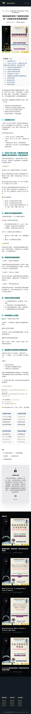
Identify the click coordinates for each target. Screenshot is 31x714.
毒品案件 (20, 704)
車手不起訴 (5, 437)
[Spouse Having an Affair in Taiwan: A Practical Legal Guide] (15, 611)
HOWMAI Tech (24, 712)
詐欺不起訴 (5, 417)
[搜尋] (25, 3)
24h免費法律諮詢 (7, 386)
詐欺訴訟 (4, 705)
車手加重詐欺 (6, 439)
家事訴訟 (4, 702)
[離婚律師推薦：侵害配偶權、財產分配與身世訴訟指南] (15, 532)
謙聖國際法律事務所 (10, 403)
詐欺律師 (12, 705)
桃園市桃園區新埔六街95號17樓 (18, 394)
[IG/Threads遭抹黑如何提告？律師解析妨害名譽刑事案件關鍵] (15, 651)
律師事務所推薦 (7, 459)
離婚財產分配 (21, 437)
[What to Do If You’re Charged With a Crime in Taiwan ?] (15, 571)
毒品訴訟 (4, 704)
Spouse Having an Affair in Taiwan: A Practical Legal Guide (13, 629)
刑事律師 (7, 11)
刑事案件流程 (14, 456)
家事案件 (20, 702)
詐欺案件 (20, 705)
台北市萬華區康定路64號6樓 (17, 390)
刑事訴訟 (4, 700)
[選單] (28, 3)
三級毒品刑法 (21, 419)
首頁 (3, 11)
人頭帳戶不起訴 (6, 442)
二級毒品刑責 (21, 417)
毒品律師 (12, 704)
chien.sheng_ (8, 401)
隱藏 (11, 58)
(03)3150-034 (6, 396)
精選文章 (23, 22)
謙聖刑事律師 (11, 3)
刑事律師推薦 (19, 453)
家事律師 (15, 552)
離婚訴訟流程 (21, 439)
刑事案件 (5, 456)
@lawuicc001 (15, 399)
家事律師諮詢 (21, 442)
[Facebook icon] (15, 496)
